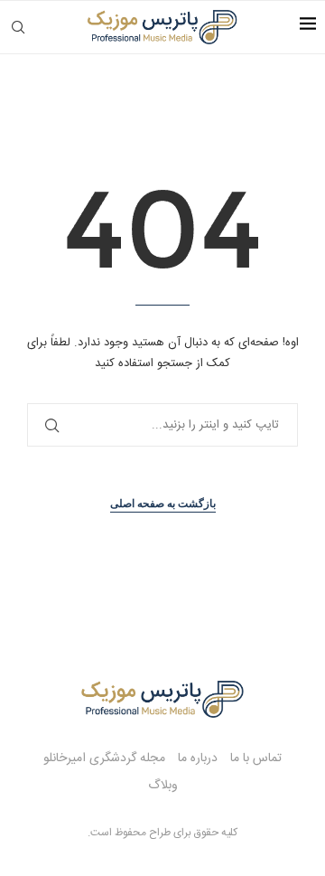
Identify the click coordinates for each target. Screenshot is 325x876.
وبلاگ (163, 785)
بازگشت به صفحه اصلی (163, 503)
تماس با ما (256, 758)
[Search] (18, 27)
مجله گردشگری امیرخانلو (104, 758)
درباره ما (198, 758)
